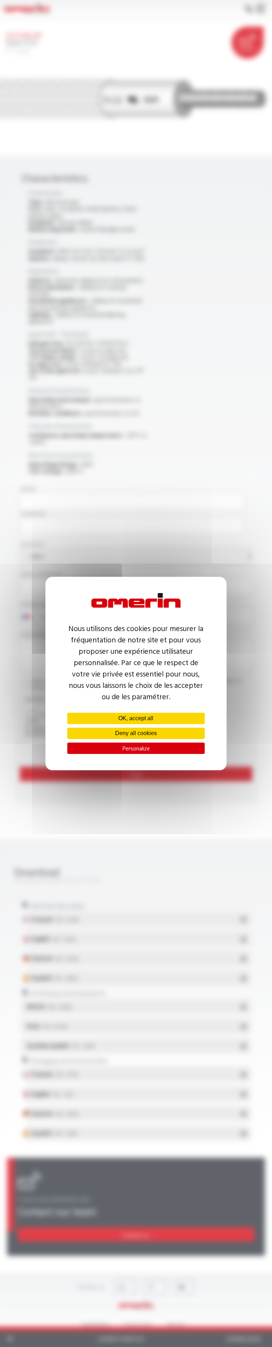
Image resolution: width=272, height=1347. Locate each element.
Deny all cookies (136, 733)
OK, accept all (135, 718)
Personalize (136, 748)
